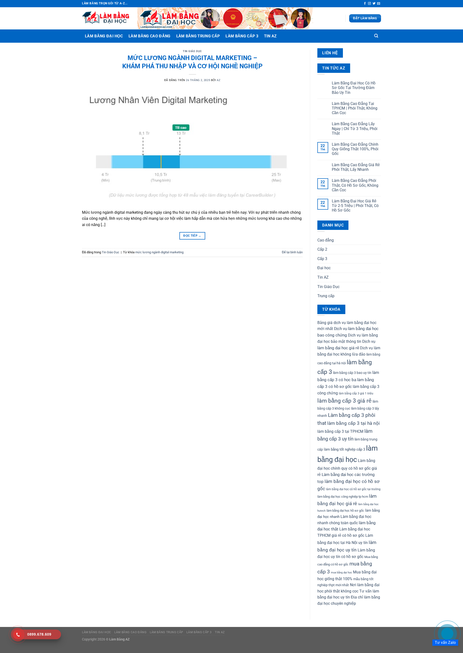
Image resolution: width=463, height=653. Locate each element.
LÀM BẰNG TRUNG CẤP (198, 36)
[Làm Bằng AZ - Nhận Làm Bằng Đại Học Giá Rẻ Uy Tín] (106, 18)
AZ (218, 80)
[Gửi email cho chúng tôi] (378, 3)
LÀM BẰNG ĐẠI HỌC (104, 36)
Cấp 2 (322, 249)
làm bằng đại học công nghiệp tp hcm (342, 496)
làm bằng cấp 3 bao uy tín (352, 373)
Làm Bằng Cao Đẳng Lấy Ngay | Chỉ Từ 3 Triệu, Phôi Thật (354, 128)
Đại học (324, 268)
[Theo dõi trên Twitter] (374, 3)
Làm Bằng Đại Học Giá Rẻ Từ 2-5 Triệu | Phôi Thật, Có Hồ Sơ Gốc (355, 206)
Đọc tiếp (192, 235)
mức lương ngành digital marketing (159, 252)
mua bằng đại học (341, 572)
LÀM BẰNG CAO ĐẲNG (149, 36)
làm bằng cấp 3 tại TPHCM (340, 431)
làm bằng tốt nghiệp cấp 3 (344, 449)
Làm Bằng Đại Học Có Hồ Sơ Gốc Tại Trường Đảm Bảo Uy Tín (353, 88)
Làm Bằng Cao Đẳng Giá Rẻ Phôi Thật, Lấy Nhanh (356, 167)
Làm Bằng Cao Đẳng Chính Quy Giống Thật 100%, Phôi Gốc (355, 149)
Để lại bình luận (292, 252)
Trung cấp (325, 296)
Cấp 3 (322, 258)
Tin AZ (270, 36)
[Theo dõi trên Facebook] (364, 3)
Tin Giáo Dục (192, 51)
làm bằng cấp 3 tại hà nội (353, 423)
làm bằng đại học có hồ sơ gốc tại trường (353, 489)
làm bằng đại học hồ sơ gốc (345, 510)
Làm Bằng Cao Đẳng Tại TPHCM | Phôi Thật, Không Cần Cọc (354, 108)
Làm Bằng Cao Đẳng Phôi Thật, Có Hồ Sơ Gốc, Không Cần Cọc (355, 185)
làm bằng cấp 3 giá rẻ (344, 400)
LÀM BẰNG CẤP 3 (241, 36)
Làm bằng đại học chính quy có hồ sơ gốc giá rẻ (347, 467)
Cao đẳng (325, 240)
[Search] (376, 36)
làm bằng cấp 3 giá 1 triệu (356, 393)
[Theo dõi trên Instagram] (369, 3)
